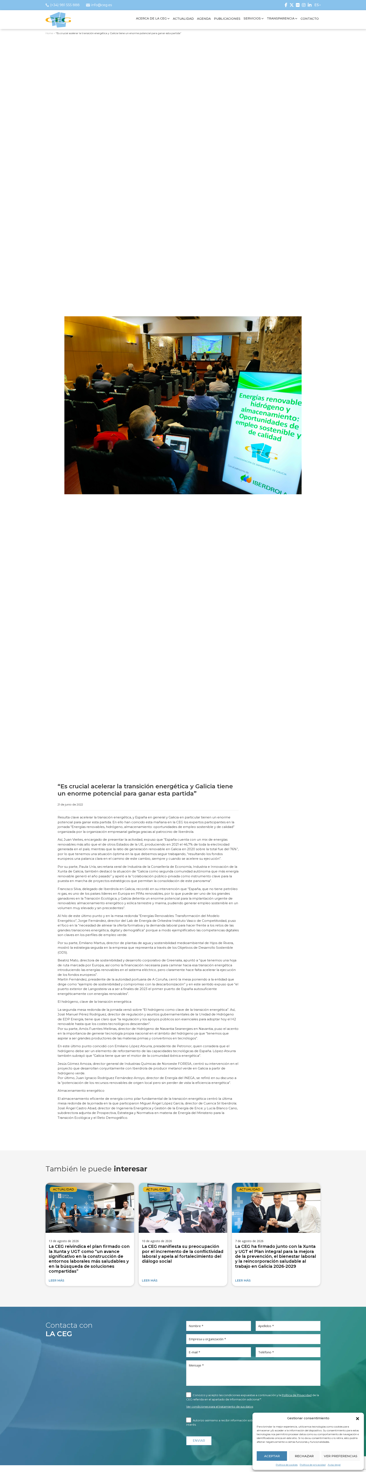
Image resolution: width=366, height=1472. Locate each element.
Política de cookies (287, 1464)
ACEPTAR (272, 1456)
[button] (357, 1418)
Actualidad (63, 1189)
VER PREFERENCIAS (340, 1456)
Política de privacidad (313, 1464)
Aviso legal (334, 1464)
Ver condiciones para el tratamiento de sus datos (219, 1406)
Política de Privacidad (297, 1395)
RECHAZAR (304, 1456)
